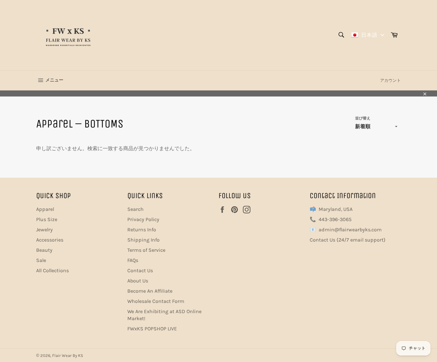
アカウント (390, 80)
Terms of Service (146, 250)
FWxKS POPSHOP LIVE (152, 329)
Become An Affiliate (149, 291)
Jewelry (44, 230)
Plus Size (46, 219)
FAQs (132, 260)
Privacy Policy (143, 219)
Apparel (45, 209)
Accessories (49, 240)
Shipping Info (143, 240)
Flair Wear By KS (67, 355)
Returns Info (141, 230)
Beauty (44, 250)
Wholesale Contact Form (155, 301)
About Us (137, 281)
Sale (41, 260)
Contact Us (140, 270)
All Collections (52, 270)
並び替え (362, 118)
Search (135, 209)
